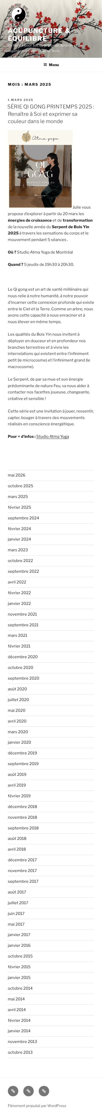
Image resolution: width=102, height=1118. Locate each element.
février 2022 (19, 592)
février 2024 (19, 528)
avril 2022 (17, 582)
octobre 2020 (20, 667)
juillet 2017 (18, 903)
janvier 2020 (19, 742)
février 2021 (19, 646)
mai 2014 (16, 999)
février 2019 (19, 796)
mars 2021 (17, 635)
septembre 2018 (23, 828)
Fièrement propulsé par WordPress (37, 1105)
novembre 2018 (22, 817)
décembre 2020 (23, 657)
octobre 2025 (20, 486)
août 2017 (17, 892)
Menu (54, 64)
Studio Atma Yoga (52, 436)
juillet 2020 (18, 699)
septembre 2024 (23, 518)
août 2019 (17, 774)
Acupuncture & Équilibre (39, 34)
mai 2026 (16, 475)
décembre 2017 (22, 860)
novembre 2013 (22, 1041)
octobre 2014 (20, 988)
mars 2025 (18, 496)
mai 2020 (16, 710)
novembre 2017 (22, 870)
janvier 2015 (19, 977)
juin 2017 (16, 913)
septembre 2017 (23, 881)
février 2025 (19, 507)
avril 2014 (17, 1009)
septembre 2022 (23, 571)
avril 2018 (17, 849)
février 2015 (19, 967)
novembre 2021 (22, 614)
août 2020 (17, 689)
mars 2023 (18, 550)
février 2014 (19, 1020)
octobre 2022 (20, 560)
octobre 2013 (20, 1052)
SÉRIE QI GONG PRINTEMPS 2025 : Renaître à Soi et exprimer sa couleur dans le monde (50, 114)
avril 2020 (17, 721)
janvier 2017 (19, 934)
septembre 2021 (23, 625)
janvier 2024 (19, 539)
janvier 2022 (19, 603)
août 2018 (17, 838)
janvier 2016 (19, 945)
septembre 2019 (23, 763)
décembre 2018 (22, 806)
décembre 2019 (22, 753)
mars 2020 (18, 732)
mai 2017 (16, 924)
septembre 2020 (23, 678)
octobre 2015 (20, 956)
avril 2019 (17, 785)
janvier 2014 (19, 1031)
